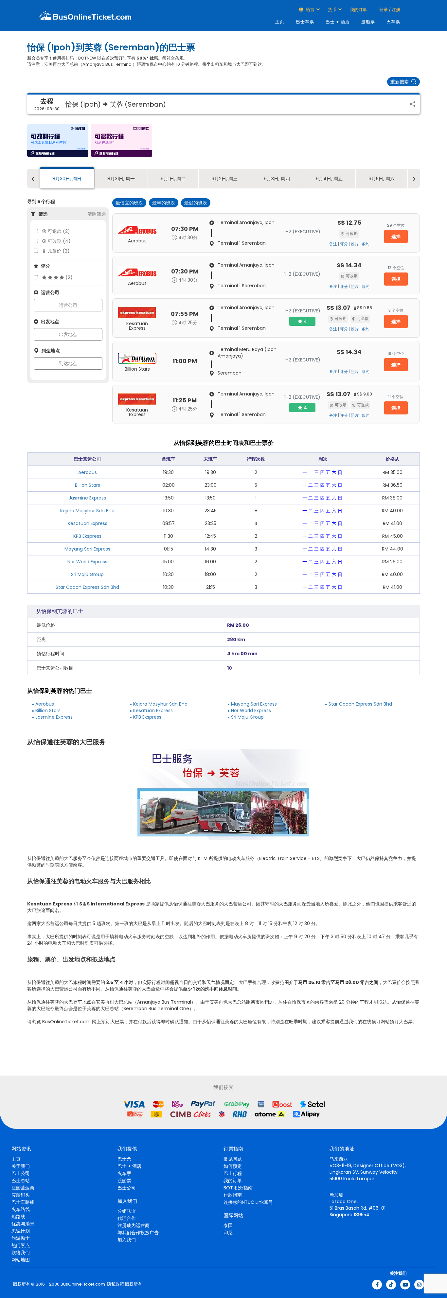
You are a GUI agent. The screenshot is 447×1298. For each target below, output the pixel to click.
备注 (333, 244)
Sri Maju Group (87, 574)
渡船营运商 (22, 1187)
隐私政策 (115, 1284)
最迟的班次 (195, 203)
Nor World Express (87, 561)
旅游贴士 (20, 1238)
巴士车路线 (22, 1202)
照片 (355, 244)
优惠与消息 (22, 1223)
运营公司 (68, 305)
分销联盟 (126, 1211)
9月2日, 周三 (224, 178)
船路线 (18, 1216)
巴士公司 (20, 1173)
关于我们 (20, 1166)
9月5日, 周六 (381, 178)
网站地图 (20, 1259)
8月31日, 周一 (121, 178)
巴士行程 (233, 1173)
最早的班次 (163, 203)
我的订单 (358, 10)
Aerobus (87, 472)
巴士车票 (305, 22)
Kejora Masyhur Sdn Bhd (87, 510)
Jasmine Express (87, 498)
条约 (365, 244)
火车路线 (20, 1209)
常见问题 (233, 1159)
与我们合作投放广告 (138, 1232)
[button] (57, 140)
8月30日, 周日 (66, 178)
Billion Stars (87, 485)
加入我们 (126, 1240)
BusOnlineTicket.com (83, 1284)
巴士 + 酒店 (338, 22)
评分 (344, 244)
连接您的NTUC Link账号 (248, 1202)
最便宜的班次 (129, 203)
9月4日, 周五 (329, 178)
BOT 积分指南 (238, 1187)
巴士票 (124, 1159)
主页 (279, 22)
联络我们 (20, 1252)
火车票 (393, 22)
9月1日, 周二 (173, 178)
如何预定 (233, 1166)
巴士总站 (20, 1180)
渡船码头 (20, 1195)
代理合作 (126, 1218)
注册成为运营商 (133, 1225)
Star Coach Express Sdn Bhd (87, 587)
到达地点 (68, 363)
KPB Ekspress (87, 536)
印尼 (228, 1232)
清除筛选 (96, 214)
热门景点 (20, 1245)
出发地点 (68, 334)
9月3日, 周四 (277, 178)
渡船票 (368, 22)
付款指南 (233, 1195)
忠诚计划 (20, 1231)
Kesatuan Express (87, 523)
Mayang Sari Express (87, 549)
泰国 (228, 1225)
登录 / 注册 (389, 10)
